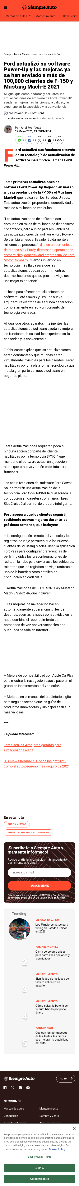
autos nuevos (16, 824)
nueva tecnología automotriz (28, 832)
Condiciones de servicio (52, 898)
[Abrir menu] (5, 7)
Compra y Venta (46, 947)
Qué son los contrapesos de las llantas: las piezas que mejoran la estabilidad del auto (51, 1038)
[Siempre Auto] (39, 7)
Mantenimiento (45, 16)
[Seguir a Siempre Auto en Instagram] (20, 1088)
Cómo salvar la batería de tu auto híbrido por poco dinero (51, 1009)
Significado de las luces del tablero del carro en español (52, 982)
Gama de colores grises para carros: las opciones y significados (52, 955)
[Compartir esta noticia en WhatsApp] (20, 140)
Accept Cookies (39, 1178)
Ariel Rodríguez (31, 127)
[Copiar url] (59, 140)
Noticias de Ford (53, 54)
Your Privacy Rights (39, 1156)
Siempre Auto (11, 54)
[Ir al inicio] (19, 1079)
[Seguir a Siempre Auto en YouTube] (28, 1088)
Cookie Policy (57, 1149)
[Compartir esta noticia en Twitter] (39, 140)
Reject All (39, 1167)
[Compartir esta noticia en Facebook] (30, 140)
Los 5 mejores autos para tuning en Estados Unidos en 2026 (51, 928)
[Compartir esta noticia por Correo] (49, 140)
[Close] (74, 1128)
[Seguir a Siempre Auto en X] (12, 1088)
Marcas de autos (16, 16)
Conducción (44, 1028)
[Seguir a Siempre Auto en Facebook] (5, 1088)
